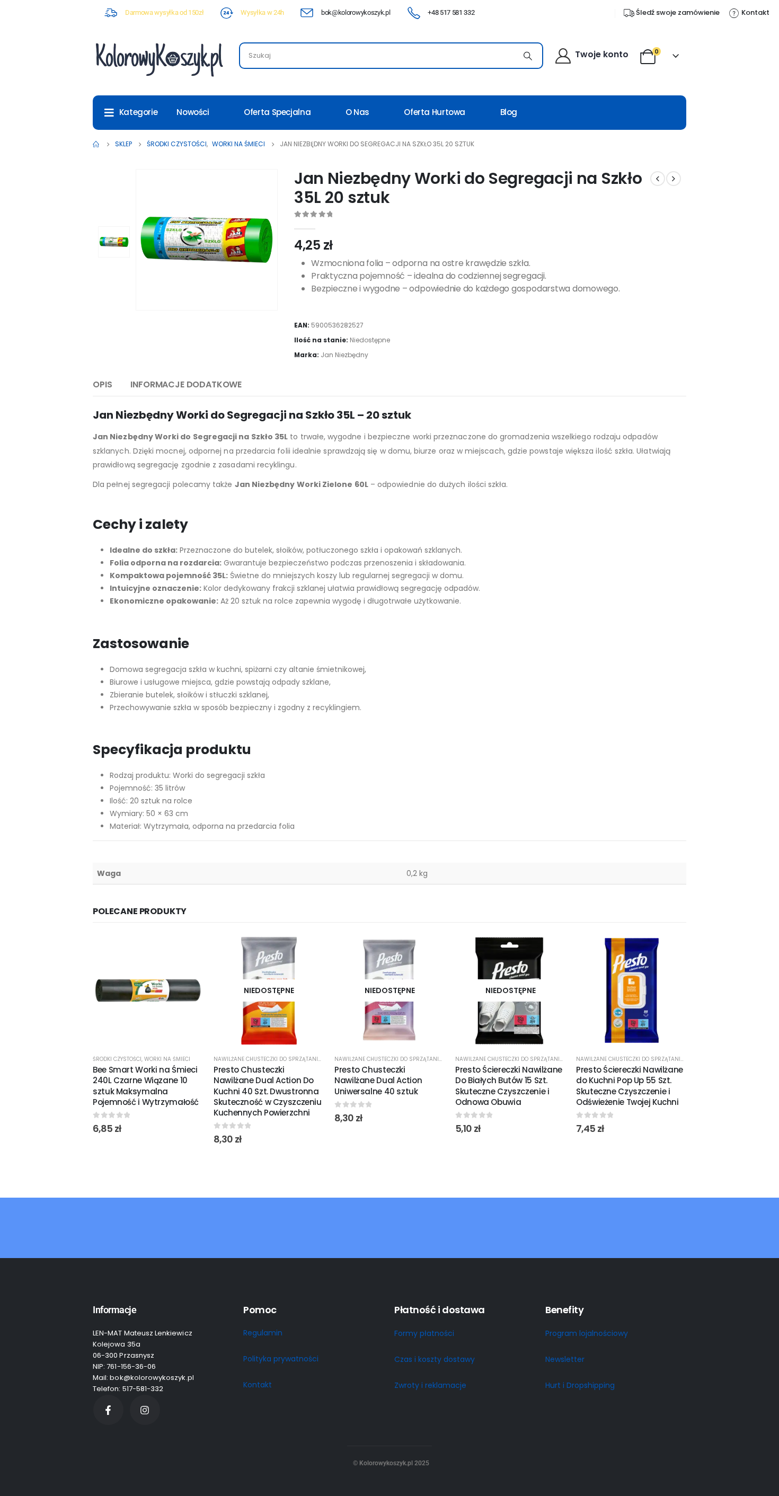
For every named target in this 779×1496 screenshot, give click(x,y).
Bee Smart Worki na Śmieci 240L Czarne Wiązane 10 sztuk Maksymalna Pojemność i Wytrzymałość (146, 1086)
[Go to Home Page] (96, 144)
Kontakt (257, 1384)
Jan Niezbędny (344, 354)
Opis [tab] (102, 384)
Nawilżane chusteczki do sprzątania (268, 1059)
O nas (357, 112)
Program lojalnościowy (586, 1333)
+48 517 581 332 (451, 12)
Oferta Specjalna (277, 112)
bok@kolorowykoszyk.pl (355, 12)
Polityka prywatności (280, 1358)
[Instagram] (145, 1410)
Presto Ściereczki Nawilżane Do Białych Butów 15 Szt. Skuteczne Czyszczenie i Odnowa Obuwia (508, 1086)
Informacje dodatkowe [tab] (186, 384)
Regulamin (262, 1332)
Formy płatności (424, 1333)
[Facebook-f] (108, 1410)
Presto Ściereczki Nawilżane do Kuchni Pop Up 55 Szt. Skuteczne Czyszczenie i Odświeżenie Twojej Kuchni (629, 1086)
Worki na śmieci (167, 1059)
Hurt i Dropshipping (580, 1385)
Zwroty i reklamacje (430, 1385)
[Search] (528, 55)
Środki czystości (117, 1059)
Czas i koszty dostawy (434, 1359)
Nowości (192, 112)
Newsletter (565, 1359)
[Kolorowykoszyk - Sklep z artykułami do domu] (159, 59)
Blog (509, 112)
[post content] (148, 990)
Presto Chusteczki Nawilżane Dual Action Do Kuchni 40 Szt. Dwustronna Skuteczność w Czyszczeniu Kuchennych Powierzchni (268, 1091)
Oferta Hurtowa (434, 112)
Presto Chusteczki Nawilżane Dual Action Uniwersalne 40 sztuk (378, 1080)
